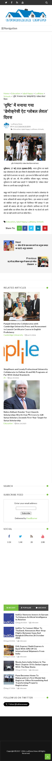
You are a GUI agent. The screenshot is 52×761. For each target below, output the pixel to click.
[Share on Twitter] (31, 228)
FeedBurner (32, 518)
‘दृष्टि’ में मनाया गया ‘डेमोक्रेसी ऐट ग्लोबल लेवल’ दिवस (26, 111)
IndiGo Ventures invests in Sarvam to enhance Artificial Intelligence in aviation (31, 617)
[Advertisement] (26, 61)
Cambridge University (13, 335)
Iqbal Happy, (25, 129)
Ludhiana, (34, 129)
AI (5, 377)
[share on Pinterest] (45, 228)
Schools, (41, 129)
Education (10, 221)
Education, (17, 129)
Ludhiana (32, 221)
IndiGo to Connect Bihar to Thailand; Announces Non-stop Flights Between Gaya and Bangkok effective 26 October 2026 (30, 633)
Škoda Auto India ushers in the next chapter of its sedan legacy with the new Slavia (31, 664)
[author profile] (6, 128)
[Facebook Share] (24, 228)
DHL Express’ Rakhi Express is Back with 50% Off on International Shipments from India (29, 650)
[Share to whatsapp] (19, 228)
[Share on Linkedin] (38, 228)
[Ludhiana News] (26, 15)
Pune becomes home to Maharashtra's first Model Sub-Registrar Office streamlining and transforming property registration (31, 680)
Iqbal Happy (21, 221)
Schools (40, 221)
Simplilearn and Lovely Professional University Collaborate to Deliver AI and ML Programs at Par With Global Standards (26, 372)
